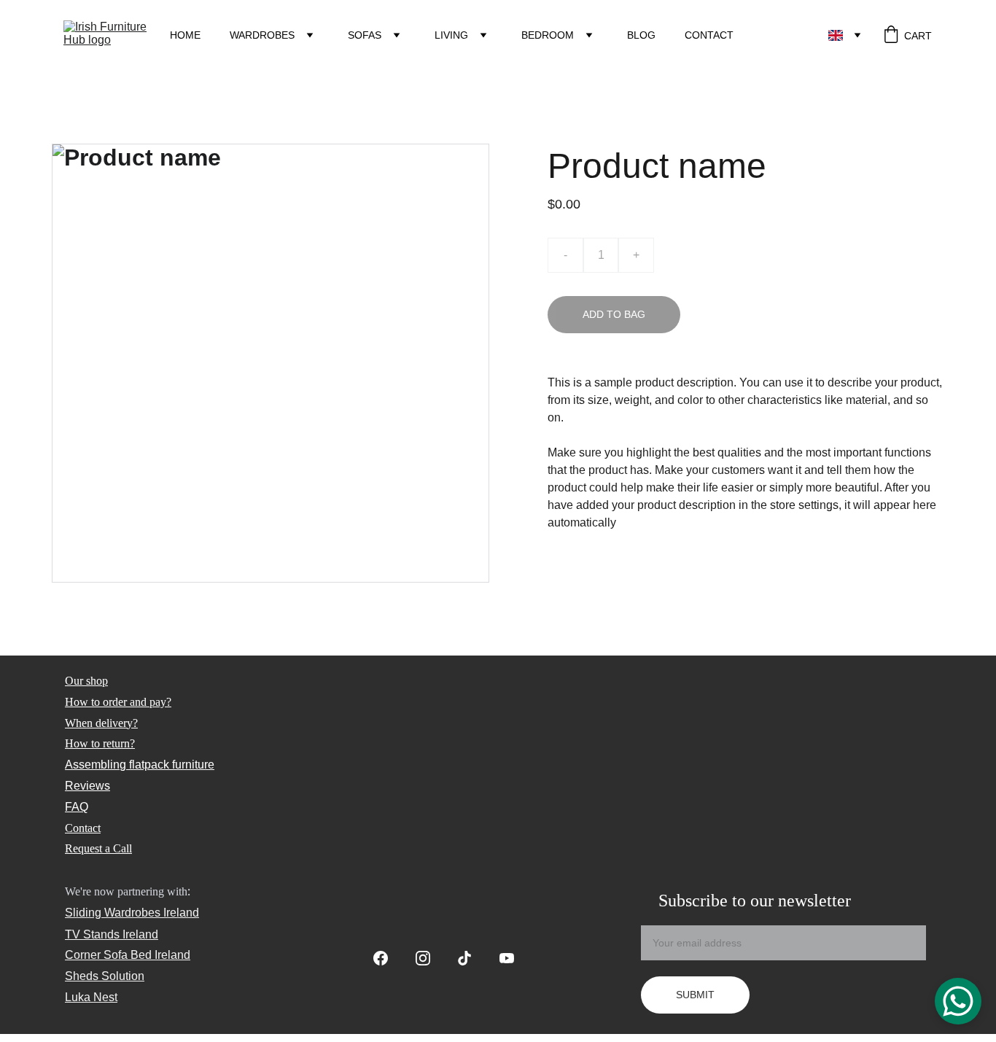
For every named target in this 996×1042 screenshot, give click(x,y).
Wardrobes (262, 35)
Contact (709, 35)
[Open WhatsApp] (958, 1001)
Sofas (364, 35)
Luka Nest (91, 997)
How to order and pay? (118, 702)
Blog (641, 35)
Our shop (86, 680)
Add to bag (614, 314)
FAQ (76, 807)
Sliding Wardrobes (112, 912)
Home (185, 35)
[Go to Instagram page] (430, 958)
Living (451, 35)
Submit (695, 994)
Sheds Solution (104, 976)
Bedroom (547, 35)
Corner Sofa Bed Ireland (127, 955)
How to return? (100, 743)
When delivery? (101, 723)
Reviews (87, 785)
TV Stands (92, 934)
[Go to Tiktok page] (471, 958)
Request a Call (98, 848)
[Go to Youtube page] (506, 958)
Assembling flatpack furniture (139, 764)
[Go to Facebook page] (387, 958)
